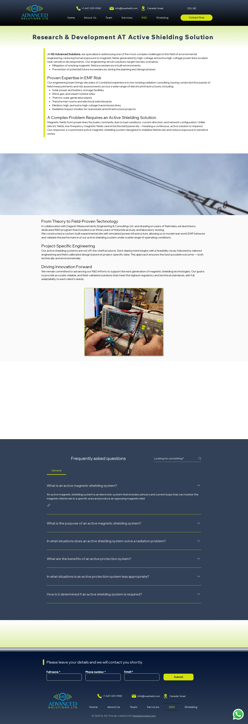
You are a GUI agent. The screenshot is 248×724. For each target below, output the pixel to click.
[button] (127, 17)
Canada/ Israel (155, 8)
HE (195, 8)
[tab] (56, 470)
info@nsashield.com (126, 8)
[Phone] (78, 8)
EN (189, 8)
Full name (52, 672)
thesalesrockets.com (144, 715)
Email (127, 671)
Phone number (94, 672)
